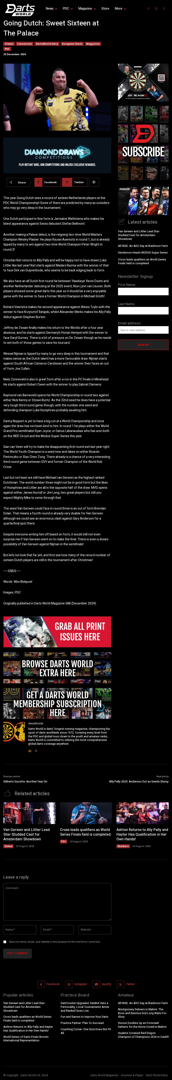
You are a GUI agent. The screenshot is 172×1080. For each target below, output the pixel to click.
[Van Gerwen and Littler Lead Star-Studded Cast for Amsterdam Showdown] (29, 813)
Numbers (123, 846)
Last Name (126, 304)
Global (9, 43)
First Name (126, 285)
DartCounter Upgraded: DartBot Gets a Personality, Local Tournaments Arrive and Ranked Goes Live (85, 1007)
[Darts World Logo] (19, 10)
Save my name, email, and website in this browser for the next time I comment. (54, 942)
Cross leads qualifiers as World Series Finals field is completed (142, 261)
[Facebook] (148, 8)
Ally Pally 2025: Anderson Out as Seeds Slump (139, 781)
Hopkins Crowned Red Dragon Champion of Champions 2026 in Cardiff (143, 1035)
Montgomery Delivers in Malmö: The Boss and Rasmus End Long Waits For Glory (142, 1013)
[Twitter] (164, 8)
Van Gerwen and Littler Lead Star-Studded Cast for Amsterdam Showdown (139, 235)
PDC (7, 48)
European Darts (72, 43)
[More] (94, 182)
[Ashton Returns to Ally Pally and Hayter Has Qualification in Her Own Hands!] (142, 813)
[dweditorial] (14, 737)
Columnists (24, 43)
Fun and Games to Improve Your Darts (84, 1017)
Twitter (130, 984)
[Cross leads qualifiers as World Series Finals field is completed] (86, 813)
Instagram (80, 984)
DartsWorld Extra (47, 43)
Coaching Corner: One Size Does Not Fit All (86, 1031)
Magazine (93, 43)
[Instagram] (156, 8)
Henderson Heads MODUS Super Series (143, 253)
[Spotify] (96, 984)
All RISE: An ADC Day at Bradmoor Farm (143, 246)
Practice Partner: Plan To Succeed (82, 1023)
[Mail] (29, 749)
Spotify (106, 984)
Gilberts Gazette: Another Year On (25, 781)
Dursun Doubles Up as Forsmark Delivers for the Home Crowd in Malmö (142, 1025)
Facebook (53, 984)
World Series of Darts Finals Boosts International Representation (26, 1039)
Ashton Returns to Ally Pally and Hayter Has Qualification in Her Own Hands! (142, 834)
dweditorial (35, 723)
